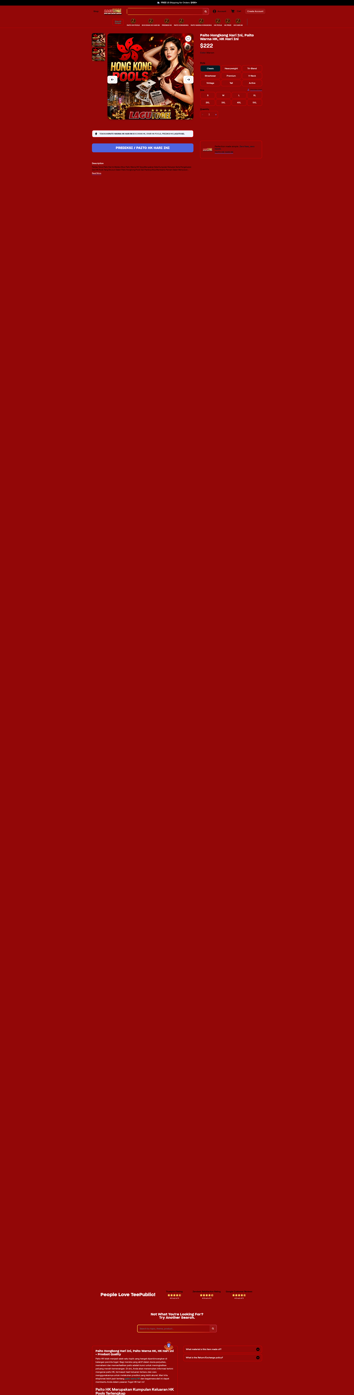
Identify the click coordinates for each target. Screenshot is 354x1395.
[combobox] (165, 11)
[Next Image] (188, 79)
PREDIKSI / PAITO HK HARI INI (143, 148)
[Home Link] (112, 11)
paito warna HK (132, 1378)
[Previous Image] (112, 79)
